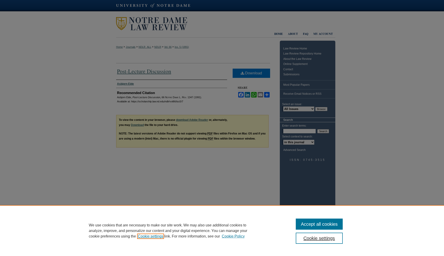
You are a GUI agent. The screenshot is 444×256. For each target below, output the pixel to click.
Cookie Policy (233, 236)
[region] (222, 230)
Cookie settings (150, 236)
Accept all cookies (319, 224)
